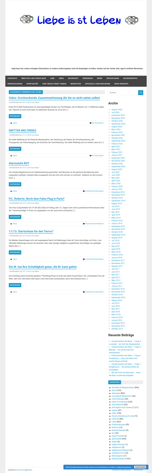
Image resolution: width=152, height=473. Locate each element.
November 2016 (118, 292)
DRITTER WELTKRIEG (22, 130)
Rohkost (115, 427)
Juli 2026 (115, 112)
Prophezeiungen (14, 84)
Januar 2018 (117, 257)
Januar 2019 (117, 223)
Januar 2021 (117, 155)
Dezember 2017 (118, 260)
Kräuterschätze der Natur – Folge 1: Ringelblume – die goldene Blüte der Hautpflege (125, 367)
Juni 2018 (116, 243)
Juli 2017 (115, 269)
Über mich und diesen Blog (33, 78)
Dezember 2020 (118, 158)
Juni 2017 (116, 272)
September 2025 (118, 124)
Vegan (114, 441)
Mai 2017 (115, 275)
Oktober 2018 (117, 232)
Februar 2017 (117, 283)
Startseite (12, 78)
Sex (113, 433)
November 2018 (118, 229)
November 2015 (118, 326)
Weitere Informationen (124, 467)
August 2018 (117, 238)
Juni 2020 (116, 175)
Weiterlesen (15, 116)
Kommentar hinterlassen (94, 191)
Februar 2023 (117, 132)
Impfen (115, 410)
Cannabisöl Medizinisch (122, 396)
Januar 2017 (117, 286)
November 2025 (118, 118)
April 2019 (116, 215)
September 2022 (118, 141)
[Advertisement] (77, 47)
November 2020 (118, 161)
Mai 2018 (115, 246)
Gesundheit (73, 78)
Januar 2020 (117, 189)
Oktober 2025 (117, 121)
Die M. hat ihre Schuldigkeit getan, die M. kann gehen (43, 266)
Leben (61, 78)
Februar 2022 (117, 144)
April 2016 (116, 312)
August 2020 (117, 169)
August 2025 (117, 127)
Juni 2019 (116, 209)
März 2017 (116, 280)
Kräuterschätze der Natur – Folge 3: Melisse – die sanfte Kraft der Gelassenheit (125, 350)
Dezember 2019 (118, 192)
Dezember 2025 (118, 115)
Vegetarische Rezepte (121, 450)
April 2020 (116, 181)
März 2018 (116, 252)
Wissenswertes (130, 78)
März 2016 (116, 314)
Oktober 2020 (117, 164)
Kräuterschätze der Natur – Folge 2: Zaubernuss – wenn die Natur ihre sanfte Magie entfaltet (125, 358)
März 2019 (116, 218)
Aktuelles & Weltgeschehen (97, 84)
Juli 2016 (115, 303)
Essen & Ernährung (119, 402)
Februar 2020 (117, 186)
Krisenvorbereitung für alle (123, 416)
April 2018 (116, 249)
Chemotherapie (118, 399)
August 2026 (117, 109)
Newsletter (76, 84)
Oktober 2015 (117, 329)
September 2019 (118, 201)
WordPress (20, 470)
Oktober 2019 (117, 198)
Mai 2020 (115, 178)
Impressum (138, 470)
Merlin (30, 470)
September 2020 (118, 166)
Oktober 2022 (117, 138)
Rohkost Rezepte (119, 430)
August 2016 (117, 300)
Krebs (99, 78)
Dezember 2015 (118, 323)
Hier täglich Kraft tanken (54, 84)
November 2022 (118, 135)
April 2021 (116, 146)
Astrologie (116, 393)
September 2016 (118, 297)
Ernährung (88, 78)
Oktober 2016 (117, 295)
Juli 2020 (115, 172)
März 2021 (116, 149)
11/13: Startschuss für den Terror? (31, 231)
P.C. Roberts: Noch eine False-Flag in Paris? (36, 198)
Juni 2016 (116, 306)
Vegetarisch (116, 447)
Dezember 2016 (118, 289)
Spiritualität (32, 84)
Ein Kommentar (98, 123)
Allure (37, 102)
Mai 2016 (115, 309)
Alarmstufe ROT (19, 163)
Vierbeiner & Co (118, 453)
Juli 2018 (115, 240)
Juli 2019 (115, 206)
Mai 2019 (115, 212)
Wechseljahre (113, 78)
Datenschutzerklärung (121, 470)
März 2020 (116, 183)
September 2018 (118, 235)
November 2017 (118, 263)
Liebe (52, 78)
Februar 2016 (117, 317)
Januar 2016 (117, 320)
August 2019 (117, 203)
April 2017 (116, 277)
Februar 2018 (117, 255)
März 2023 (116, 129)
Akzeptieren (140, 467)
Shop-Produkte (121, 84)
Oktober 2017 (117, 266)
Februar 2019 (117, 220)
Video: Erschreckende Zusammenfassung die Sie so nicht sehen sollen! (54, 98)
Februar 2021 (117, 152)
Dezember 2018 (118, 226)
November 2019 (118, 195)
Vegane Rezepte (118, 444)
